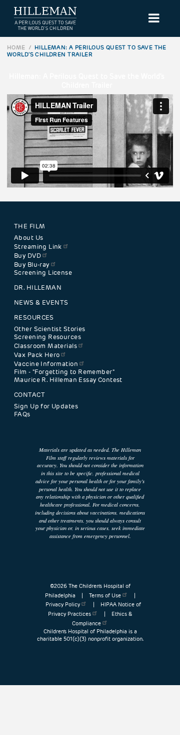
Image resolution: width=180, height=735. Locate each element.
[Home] (45, 18)
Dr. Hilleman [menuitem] (38, 288)
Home (16, 47)
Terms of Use (105, 595)
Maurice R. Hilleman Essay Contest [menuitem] (68, 380)
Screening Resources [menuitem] (47, 337)
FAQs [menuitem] (22, 414)
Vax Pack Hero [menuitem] (37, 355)
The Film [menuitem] (29, 226)
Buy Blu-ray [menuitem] (32, 265)
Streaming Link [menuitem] (38, 247)
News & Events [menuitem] (41, 303)
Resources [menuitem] (34, 318)
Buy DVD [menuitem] (27, 256)
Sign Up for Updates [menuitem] (46, 406)
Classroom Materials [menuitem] (45, 346)
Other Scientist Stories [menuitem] (50, 329)
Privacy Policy (63, 604)
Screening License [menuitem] (43, 273)
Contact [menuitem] (29, 395)
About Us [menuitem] (28, 238)
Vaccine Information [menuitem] (46, 364)
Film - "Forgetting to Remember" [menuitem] (64, 372)
